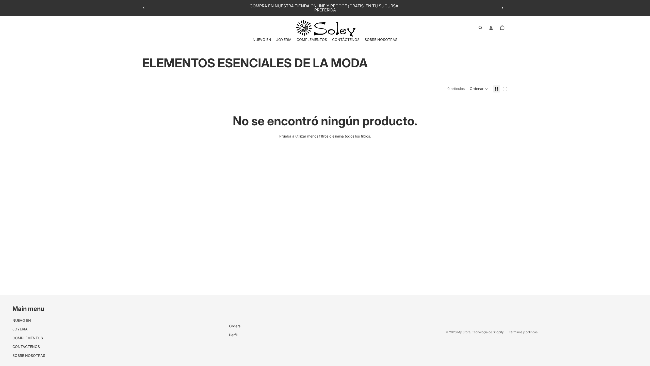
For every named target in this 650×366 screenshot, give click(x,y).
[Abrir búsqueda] (480, 27)
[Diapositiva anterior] (144, 7)
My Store (463, 332)
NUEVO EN (21, 320)
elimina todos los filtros (351, 136)
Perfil (233, 335)
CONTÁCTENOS (26, 346)
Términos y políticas (523, 332)
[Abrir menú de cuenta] (491, 27)
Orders (234, 326)
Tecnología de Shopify (488, 332)
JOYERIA (20, 329)
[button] (479, 89)
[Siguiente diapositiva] (502, 7)
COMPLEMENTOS (27, 338)
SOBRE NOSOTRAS (28, 355)
